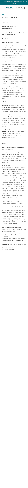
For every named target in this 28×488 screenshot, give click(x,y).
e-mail (22, 214)
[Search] (16, 7)
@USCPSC (15, 212)
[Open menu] (2, 7)
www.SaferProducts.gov (8, 220)
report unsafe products (18, 240)
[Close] (26, 470)
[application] (23, 483)
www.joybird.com (11, 94)
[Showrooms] (19, 8)
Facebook (4, 212)
